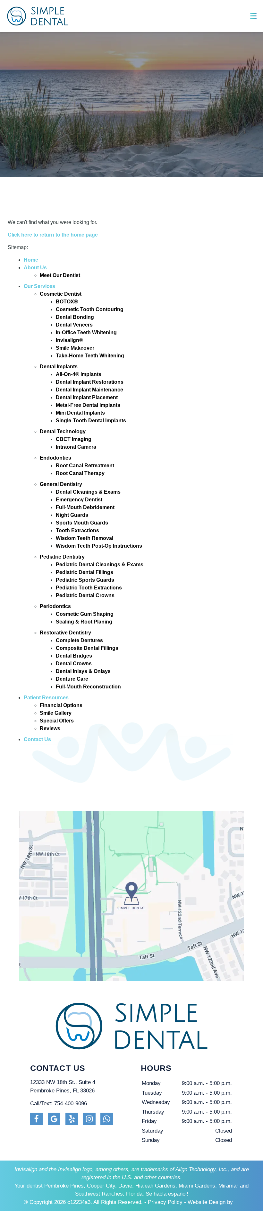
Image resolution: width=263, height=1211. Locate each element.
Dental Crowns (74, 663)
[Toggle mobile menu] (253, 15)
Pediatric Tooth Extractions (89, 587)
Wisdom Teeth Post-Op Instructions (99, 546)
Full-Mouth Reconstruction (88, 686)
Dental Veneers (74, 324)
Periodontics (55, 606)
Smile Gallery (56, 713)
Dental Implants (59, 366)
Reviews (50, 728)
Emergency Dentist (79, 499)
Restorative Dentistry (65, 632)
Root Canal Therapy (80, 473)
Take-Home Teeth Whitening (90, 355)
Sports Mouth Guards (82, 522)
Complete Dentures (79, 640)
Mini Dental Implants (80, 413)
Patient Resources (46, 697)
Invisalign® (69, 340)
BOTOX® (67, 301)
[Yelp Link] (71, 1119)
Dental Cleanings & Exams (88, 492)
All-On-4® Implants (78, 374)
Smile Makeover (75, 348)
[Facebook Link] (36, 1119)
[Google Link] (54, 1119)
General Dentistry (61, 484)
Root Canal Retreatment (85, 465)
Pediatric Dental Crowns (85, 595)
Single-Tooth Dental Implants (91, 420)
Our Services (39, 286)
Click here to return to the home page (53, 235)
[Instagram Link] (89, 1119)
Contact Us (37, 739)
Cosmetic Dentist (60, 294)
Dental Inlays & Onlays (83, 671)
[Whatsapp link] (106, 1119)
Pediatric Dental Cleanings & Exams (99, 564)
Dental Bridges (74, 656)
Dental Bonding (75, 317)
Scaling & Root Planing (84, 621)
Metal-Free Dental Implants (88, 405)
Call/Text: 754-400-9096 (58, 1103)
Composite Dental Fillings (87, 648)
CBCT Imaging (73, 439)
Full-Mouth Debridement (85, 507)
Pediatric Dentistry (62, 557)
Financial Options (61, 705)
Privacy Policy (165, 1202)
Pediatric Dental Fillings (84, 572)
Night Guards (72, 515)
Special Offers (57, 720)
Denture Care (72, 679)
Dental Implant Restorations (89, 382)
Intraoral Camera (76, 447)
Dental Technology (63, 431)
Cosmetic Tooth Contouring (89, 309)
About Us (35, 267)
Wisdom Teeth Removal (84, 538)
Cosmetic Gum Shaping (85, 614)
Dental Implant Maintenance (89, 389)
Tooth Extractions (77, 530)
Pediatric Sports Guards (85, 580)
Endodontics (55, 458)
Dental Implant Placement (87, 397)
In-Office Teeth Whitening (86, 332)
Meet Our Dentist (60, 275)
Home (31, 260)
